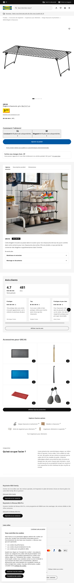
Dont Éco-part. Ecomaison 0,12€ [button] (11, 114)
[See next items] (69, 310)
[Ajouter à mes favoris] (69, 29)
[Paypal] (54, 550)
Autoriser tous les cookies (14, 571)
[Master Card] (48, 550)
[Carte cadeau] (60, 550)
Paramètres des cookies (14, 576)
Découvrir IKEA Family (9, 494)
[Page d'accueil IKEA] (7, 8)
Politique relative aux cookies (55, 569)
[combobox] (33, 8)
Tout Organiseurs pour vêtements (37, 434)
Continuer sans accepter (38, 529)
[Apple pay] (65, 550)
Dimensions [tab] (32, 167)
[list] (37, 310)
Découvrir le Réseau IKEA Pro (11, 511)
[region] (37, 61)
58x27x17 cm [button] (25, 106)
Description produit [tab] (19, 167)
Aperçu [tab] (7, 167)
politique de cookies (20, 566)
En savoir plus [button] (56, 156)
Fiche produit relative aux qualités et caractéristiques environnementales (27, 148)
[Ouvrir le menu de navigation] (69, 8)
